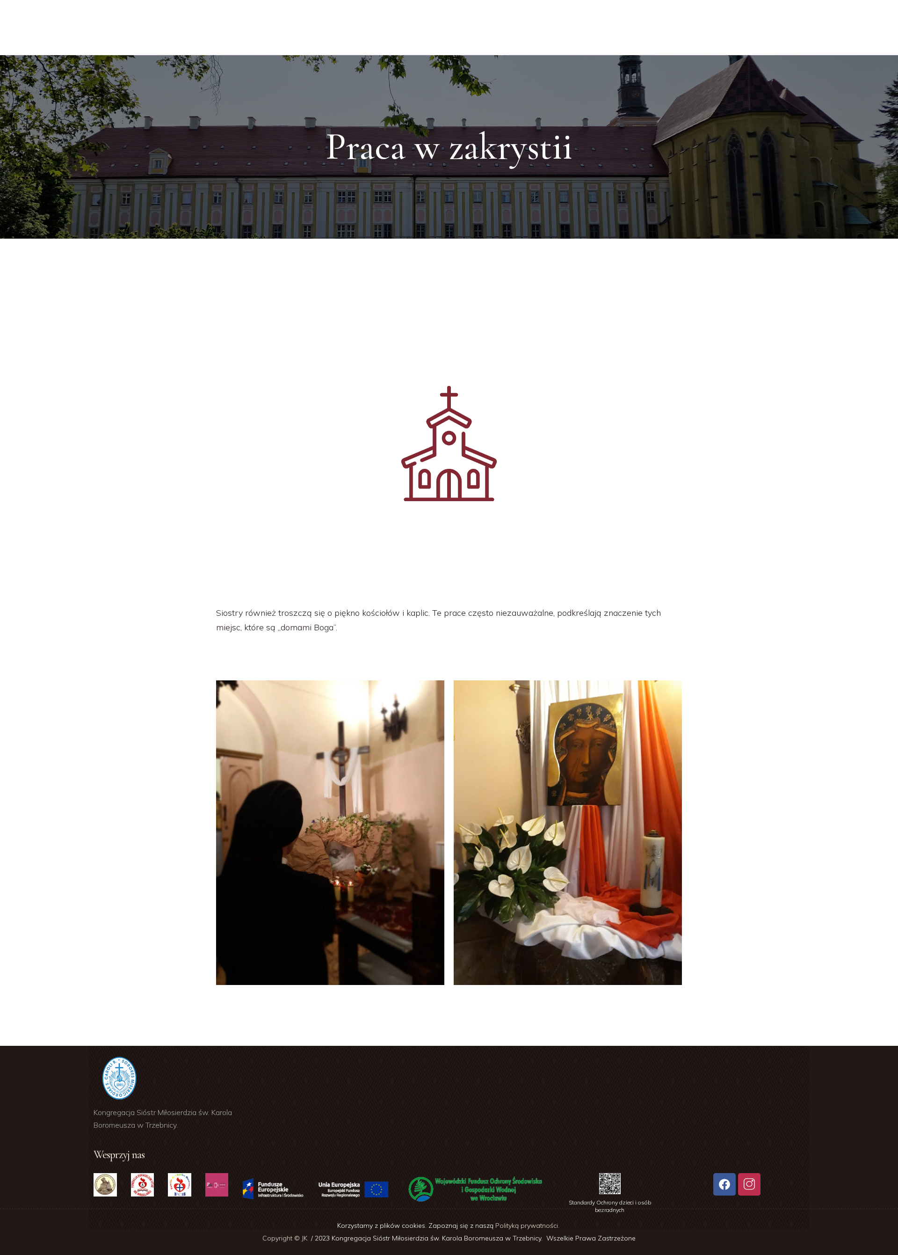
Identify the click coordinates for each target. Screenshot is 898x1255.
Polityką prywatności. (528, 1225)
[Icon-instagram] (749, 1184)
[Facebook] (724, 1184)
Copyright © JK (285, 1238)
